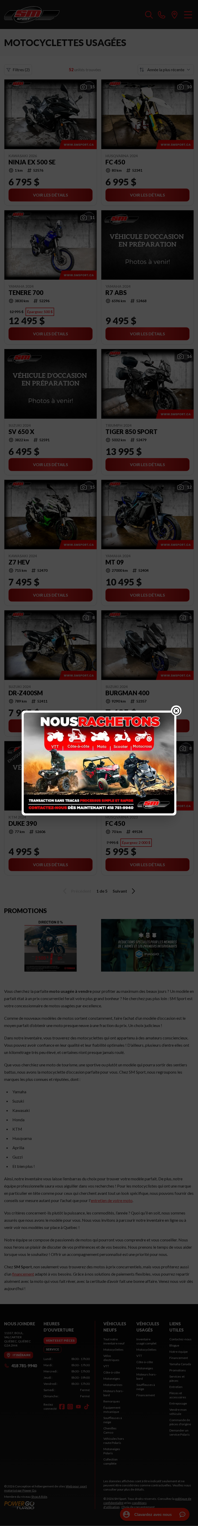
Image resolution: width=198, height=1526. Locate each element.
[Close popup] (176, 710)
